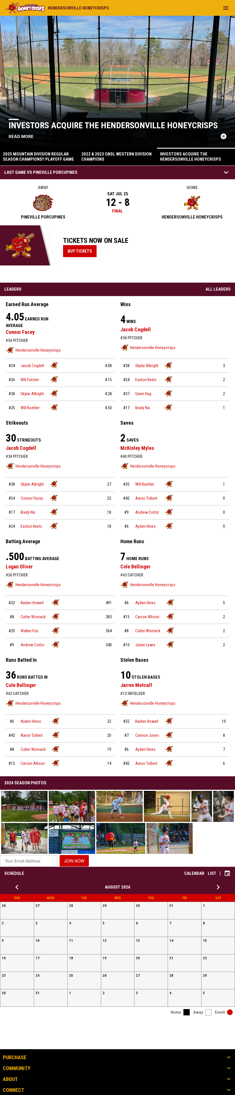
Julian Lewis (145, 645)
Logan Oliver (19, 567)
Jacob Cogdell (32, 365)
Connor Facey (20, 332)
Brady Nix (142, 407)
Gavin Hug (143, 393)
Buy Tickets (82, 251)
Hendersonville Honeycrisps (38, 350)
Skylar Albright (32, 393)
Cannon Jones (147, 735)
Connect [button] (13, 1090)
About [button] (10, 1079)
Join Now (74, 861)
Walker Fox (29, 631)
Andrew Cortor (147, 512)
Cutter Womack (33, 617)
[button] (24, 806)
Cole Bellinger (135, 567)
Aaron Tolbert (146, 498)
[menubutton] (225, 8)
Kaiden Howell (32, 602)
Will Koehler (30, 407)
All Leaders (218, 289)
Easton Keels (145, 379)
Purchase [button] (14, 1057)
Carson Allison (147, 617)
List (212, 873)
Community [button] (16, 1068)
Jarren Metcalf (136, 685)
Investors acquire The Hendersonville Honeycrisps (113, 125)
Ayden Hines (145, 526)
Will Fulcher (30, 379)
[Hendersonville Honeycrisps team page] (54, 365)
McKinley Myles (137, 448)
